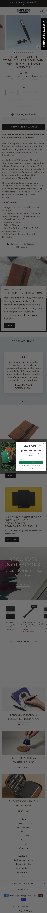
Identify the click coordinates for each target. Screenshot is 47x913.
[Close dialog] (44, 443)
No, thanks (31, 469)
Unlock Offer (30, 463)
